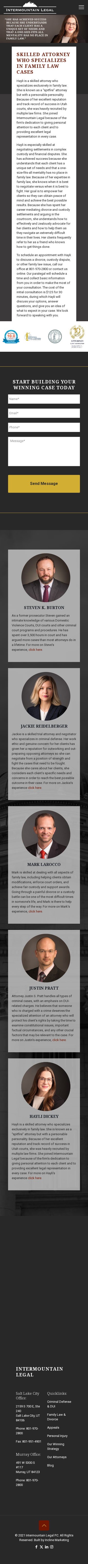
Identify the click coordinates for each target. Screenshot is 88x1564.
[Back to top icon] (44, 1525)
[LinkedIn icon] (46, 1547)
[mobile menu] (81, 7)
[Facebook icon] (36, 1547)
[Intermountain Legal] (30, 7)
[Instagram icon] (52, 1547)
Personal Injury (57, 1436)
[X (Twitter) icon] (41, 1547)
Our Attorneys (56, 1457)
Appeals (53, 1427)
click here (35, 650)
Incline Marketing (57, 1540)
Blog (50, 1465)
